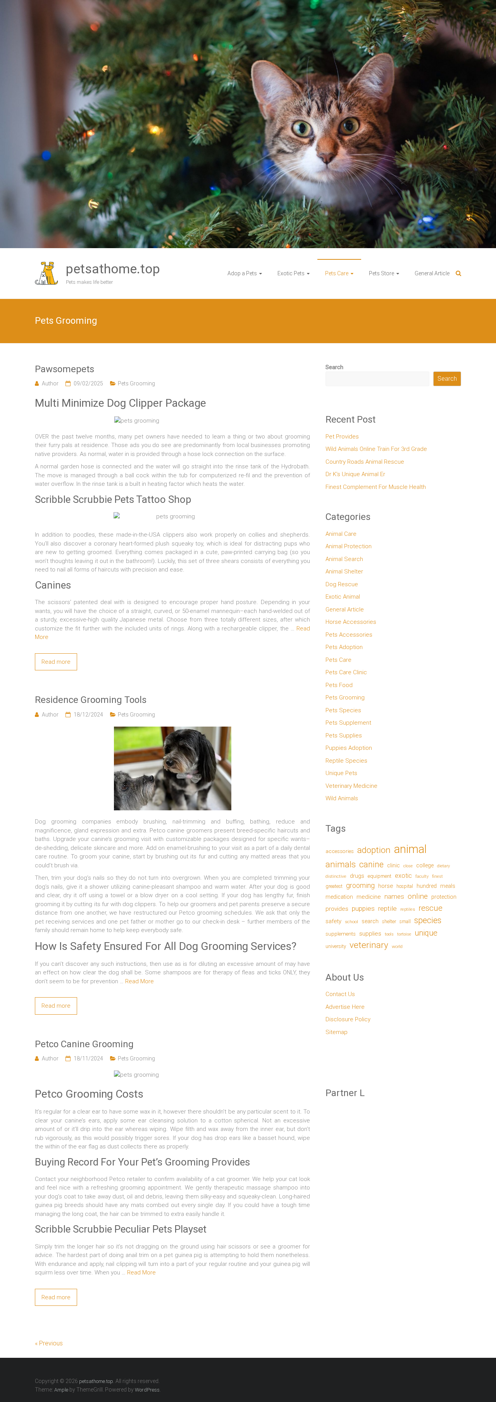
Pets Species (343, 710)
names (394, 896)
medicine (368, 896)
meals (447, 886)
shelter (389, 921)
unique (426, 933)
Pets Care (336, 273)
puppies (363, 908)
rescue (430, 908)
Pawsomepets (64, 369)
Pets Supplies (344, 735)
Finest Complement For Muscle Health (376, 486)
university (336, 946)
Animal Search (344, 559)
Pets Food (339, 685)
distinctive (336, 876)
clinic (393, 865)
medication (339, 897)
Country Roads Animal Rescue (365, 461)
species (427, 920)
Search (334, 367)
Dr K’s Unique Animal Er (355, 474)
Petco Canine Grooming (84, 1044)
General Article (432, 273)
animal (410, 849)
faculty (422, 876)
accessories (340, 851)
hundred (427, 886)
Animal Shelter (344, 571)
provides (337, 908)
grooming (360, 885)
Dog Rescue (342, 584)
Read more (56, 661)
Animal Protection (349, 546)
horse (385, 885)
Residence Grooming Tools (90, 699)
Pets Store (381, 273)
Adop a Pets (242, 273)
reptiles (407, 909)
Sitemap (337, 1032)
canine (371, 864)
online (418, 896)
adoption (374, 850)
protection (443, 897)
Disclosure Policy (348, 1019)
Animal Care (341, 533)
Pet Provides (342, 436)
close (408, 865)
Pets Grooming (136, 383)
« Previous (49, 1343)
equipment (379, 876)
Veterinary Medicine (351, 785)
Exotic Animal (343, 596)
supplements (341, 934)
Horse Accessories (351, 621)
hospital (404, 886)
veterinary (369, 945)
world (397, 946)
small (405, 921)
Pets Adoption (344, 647)
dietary (443, 865)
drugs (357, 875)
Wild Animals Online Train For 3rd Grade (376, 448)
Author (50, 383)
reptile (387, 908)
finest (437, 876)
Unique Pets (341, 773)
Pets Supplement (348, 722)
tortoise (404, 934)
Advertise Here (345, 1006)
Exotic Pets (291, 273)
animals (341, 864)
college (425, 865)
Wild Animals (342, 798)
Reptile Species (346, 760)
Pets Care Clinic (346, 672)
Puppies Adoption (349, 747)
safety (333, 921)
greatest (334, 886)
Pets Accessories (349, 634)
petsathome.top (113, 268)
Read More (139, 981)
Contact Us (340, 994)
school (351, 921)
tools (389, 934)
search (370, 921)
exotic (403, 875)
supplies (370, 933)
